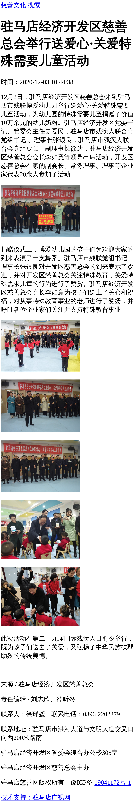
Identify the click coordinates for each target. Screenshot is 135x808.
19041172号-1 (112, 782)
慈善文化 (13, 5)
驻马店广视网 (51, 797)
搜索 (34, 5)
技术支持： (16, 797)
